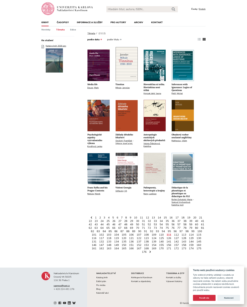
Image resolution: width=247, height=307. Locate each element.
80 (196, 228)
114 (191, 234)
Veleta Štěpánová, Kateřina (152, 145)
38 (185, 221)
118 (109, 238)
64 (102, 228)
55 (167, 224)
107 (139, 234)
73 (155, 228)
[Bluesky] (73, 303)
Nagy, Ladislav (150, 193)
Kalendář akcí (102, 293)
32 (149, 221)
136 (131, 241)
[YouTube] (64, 303)
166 (131, 248)
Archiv (138, 22)
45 (108, 224)
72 (149, 228)
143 (184, 241)
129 (191, 238)
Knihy (45, 22)
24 (102, 221)
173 (184, 248)
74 (161, 228)
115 (199, 234)
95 (169, 231)
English (202, 9)
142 (176, 241)
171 (169, 248)
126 (169, 238)
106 (131, 234)
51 (143, 224)
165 (124, 248)
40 (196, 221)
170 (161, 248)
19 (188, 217)
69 (131, 228)
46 (113, 224)
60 (196, 224)
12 (147, 217)
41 (202, 221)
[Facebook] (59, 303)
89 (133, 231)
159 (191, 245)
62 (90, 228)
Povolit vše (204, 298)
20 (194, 217)
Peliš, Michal (177, 93)
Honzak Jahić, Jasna (152, 93)
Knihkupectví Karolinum (141, 277)
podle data (93, 39)
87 (122, 231)
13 (153, 217)
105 (124, 234)
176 (144, 252)
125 (161, 238)
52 (149, 224)
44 (102, 224)
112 (176, 234)
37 (179, 221)
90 (139, 231)
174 (191, 248)
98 (187, 231)
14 (159, 217)
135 (124, 241)
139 (154, 241)
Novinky (45, 29)
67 (119, 228)
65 (108, 228)
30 (137, 221)
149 (116, 245)
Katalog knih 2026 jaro (56, 46)
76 (173, 228)
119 (116, 238)
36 (173, 221)
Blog (98, 289)
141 (169, 241)
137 (139, 241)
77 (179, 228)
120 (124, 238)
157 (176, 245)
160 (199, 245)
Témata (60, 29)
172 (176, 248)
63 (96, 228)
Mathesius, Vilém (179, 140)
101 (94, 234)
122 (139, 238)
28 (125, 221)
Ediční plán (101, 281)
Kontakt (157, 22)
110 (161, 234)
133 (109, 241)
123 (146, 238)
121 (131, 238)
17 (177, 217)
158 (184, 245)
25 (108, 221)
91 (145, 231)
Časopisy (63, 22)
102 (101, 234)
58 (185, 224)
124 (154, 238)
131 (94, 241)
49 (131, 224)
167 (139, 248)
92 (151, 231)
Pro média (100, 285)
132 (101, 241)
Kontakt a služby (173, 277)
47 (119, 224)
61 (202, 224)
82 (92, 231)
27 (119, 221)
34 (161, 221)
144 (191, 241)
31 (143, 221)
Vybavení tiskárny (174, 281)
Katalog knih (102, 277)
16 (171, 217)
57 (179, 224)
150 (124, 245)
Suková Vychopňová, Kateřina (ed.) (181, 203)
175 (199, 248)
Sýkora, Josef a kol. (124, 143)
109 (154, 234)
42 (90, 224)
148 (109, 245)
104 (116, 234)
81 (202, 228)
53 (155, 224)
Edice (73, 29)
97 (181, 231)
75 (167, 228)
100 (199, 231)
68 (125, 228)
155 (161, 245)
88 (128, 231)
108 (146, 234)
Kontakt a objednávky (141, 281)
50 (137, 224)
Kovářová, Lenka (94, 146)
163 (109, 248)
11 (141, 217)
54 (161, 224)
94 (163, 231)
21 (200, 217)
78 (185, 228)
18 (183, 217)
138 (146, 241)
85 (110, 231)
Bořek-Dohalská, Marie (182, 199)
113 (184, 234)
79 (190, 228)
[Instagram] (55, 303)
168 (146, 248)
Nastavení (228, 298)
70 (137, 228)
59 (190, 224)
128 (184, 238)
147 (101, 245)
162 (101, 248)
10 (135, 217)
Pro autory (118, 22)
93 (157, 231)
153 (146, 245)
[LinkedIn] (69, 303)
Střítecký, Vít (121, 191)
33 (155, 221)
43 (96, 224)
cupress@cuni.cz (62, 285)
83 (98, 231)
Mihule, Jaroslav (122, 87)
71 (143, 228)
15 (165, 217)
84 (104, 231)
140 (161, 241)
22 (90, 221)
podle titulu (113, 39)
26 (113, 221)
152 (139, 245)
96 (175, 231)
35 (167, 221)
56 (173, 224)
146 (94, 245)
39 (190, 221)
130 (199, 238)
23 (96, 221)
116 (94, 238)
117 (101, 238)
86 (116, 231)
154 (154, 245)
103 (109, 234)
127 (176, 238)
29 (131, 221)
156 (169, 245)
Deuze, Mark (93, 87)
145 (199, 241)
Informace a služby (89, 22)
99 (193, 231)
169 (154, 248)
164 (116, 248)
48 (125, 224)
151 (131, 245)
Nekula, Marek (93, 193)
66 (113, 228)
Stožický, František (123, 140)
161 (94, 248)
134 (116, 241)
